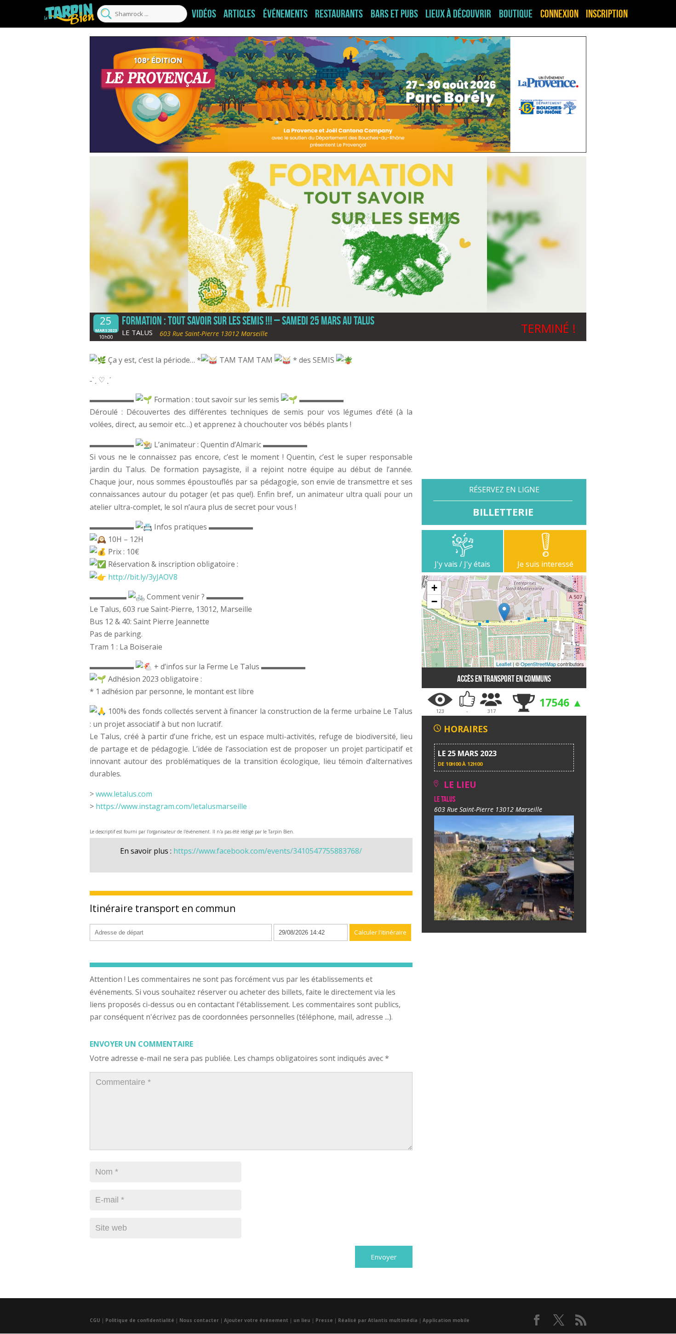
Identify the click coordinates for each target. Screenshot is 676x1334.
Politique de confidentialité (139, 1320)
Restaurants (339, 13)
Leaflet (503, 663)
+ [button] (434, 587)
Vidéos (204, 13)
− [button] (434, 601)
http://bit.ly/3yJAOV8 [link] (143, 577)
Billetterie (503, 511)
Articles (239, 13)
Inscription (607, 13)
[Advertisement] (504, 414)
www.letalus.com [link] (124, 794)
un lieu (301, 1320)
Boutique (516, 13)
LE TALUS (137, 332)
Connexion (559, 13)
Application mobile (446, 1320)
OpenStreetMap (538, 663)
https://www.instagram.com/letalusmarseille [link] (171, 806)
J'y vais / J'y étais (462, 564)
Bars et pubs (394, 13)
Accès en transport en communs (504, 679)
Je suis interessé (545, 564)
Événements (285, 13)
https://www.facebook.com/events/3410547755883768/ (267, 851)
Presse (324, 1320)
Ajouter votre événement (256, 1320)
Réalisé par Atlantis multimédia (378, 1320)
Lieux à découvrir (458, 13)
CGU (95, 1320)
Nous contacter (199, 1320)
